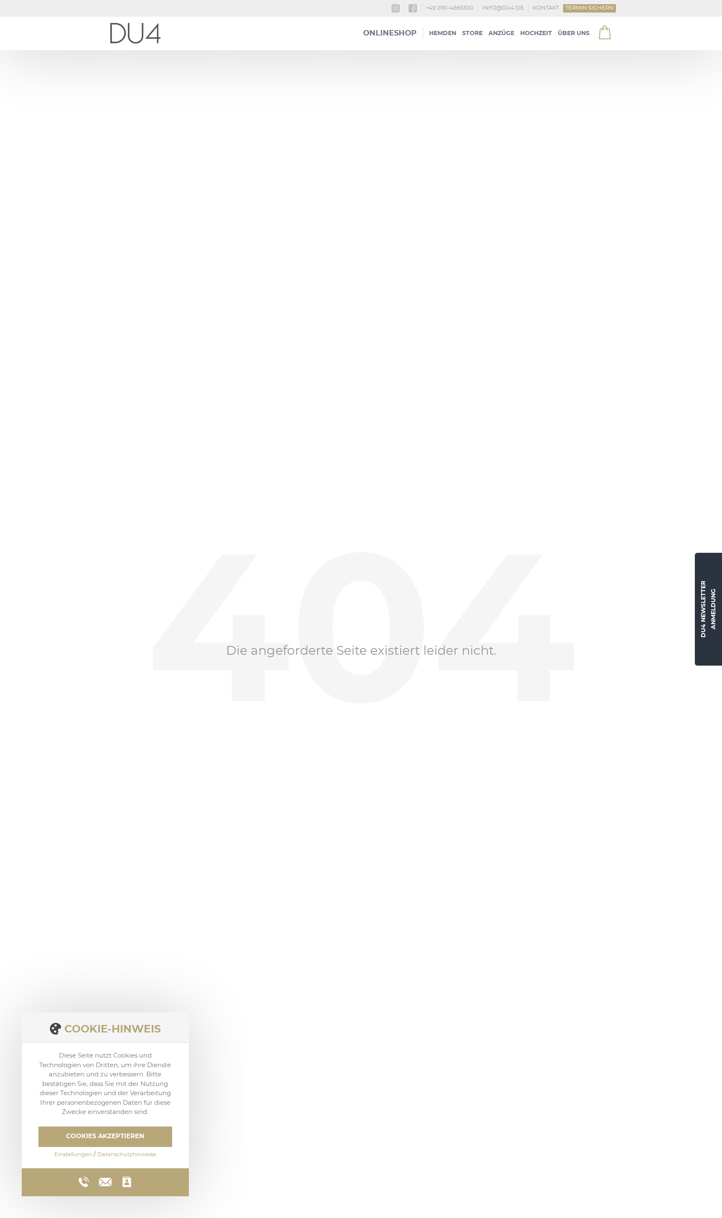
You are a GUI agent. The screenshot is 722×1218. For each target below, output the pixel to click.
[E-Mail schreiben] (105, 1181)
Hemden (442, 33)
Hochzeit (536, 33)
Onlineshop (390, 33)
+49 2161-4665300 (449, 8)
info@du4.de (503, 8)
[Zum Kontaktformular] (127, 1182)
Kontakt (546, 8)
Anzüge (501, 33)
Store (472, 33)
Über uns (574, 33)
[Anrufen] (84, 1182)
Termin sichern (589, 8)
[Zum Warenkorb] (599, 29)
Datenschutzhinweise (126, 1154)
